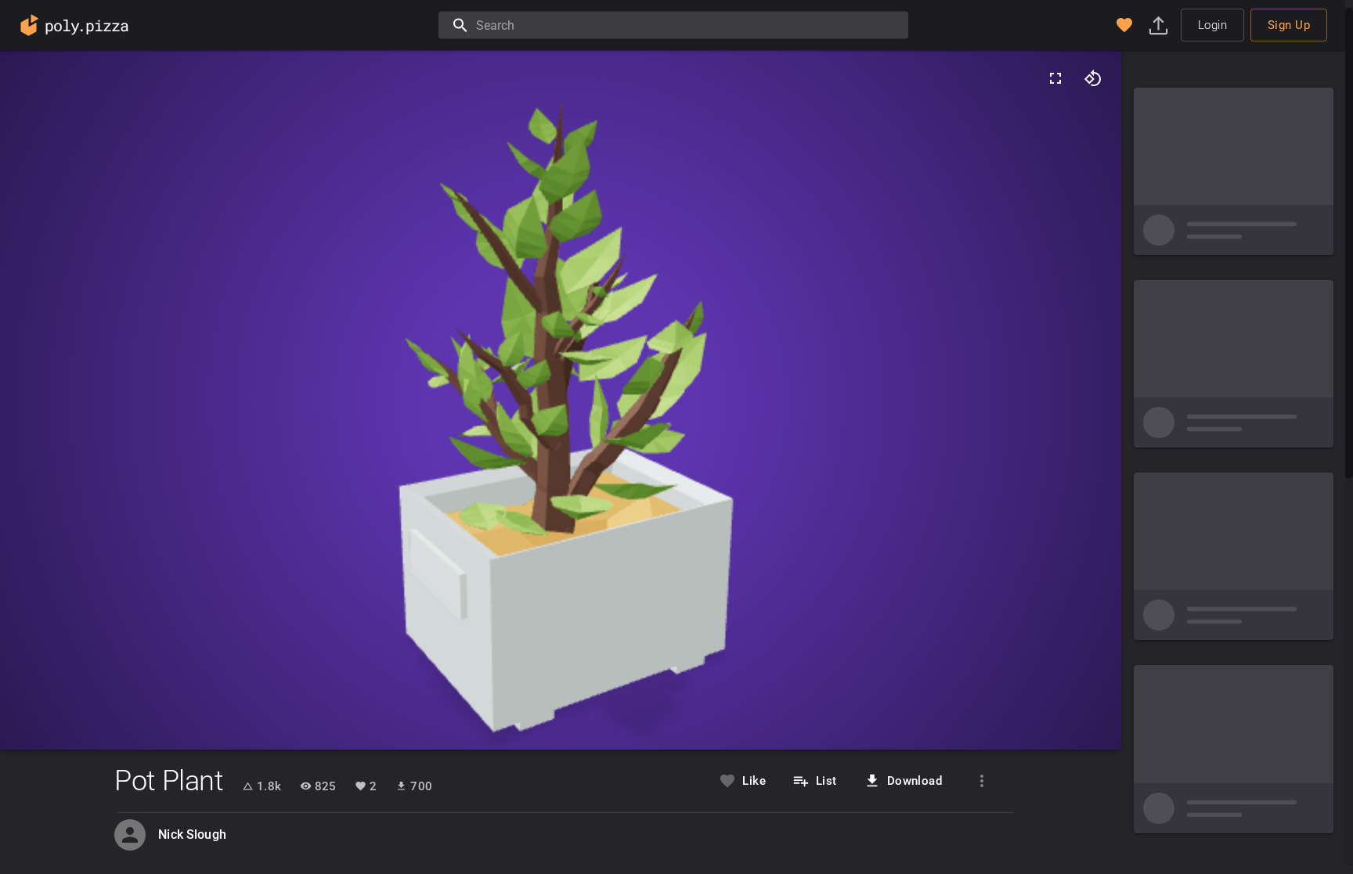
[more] (982, 781)
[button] (1124, 25)
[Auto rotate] (1093, 78)
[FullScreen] (1055, 78)
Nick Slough (192, 834)
